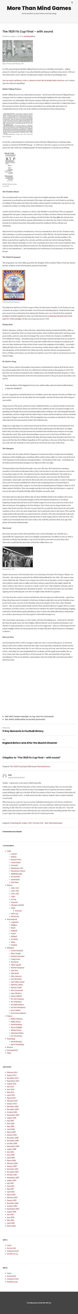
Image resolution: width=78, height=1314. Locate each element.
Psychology (11, 1039)
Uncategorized (12, 1050)
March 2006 (11, 1226)
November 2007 (13, 1172)
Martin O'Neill (16, 987)
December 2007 (12, 1169)
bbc (6, 719)
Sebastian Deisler (17, 1033)
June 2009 (10, 1123)
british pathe (20, 719)
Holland (14, 936)
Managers (10, 948)
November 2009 (13, 1109)
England (14, 931)
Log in (9, 1245)
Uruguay (14, 945)
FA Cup (32, 716)
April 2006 (11, 1223)
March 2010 (11, 1098)
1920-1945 (9, 716)
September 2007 (13, 1177)
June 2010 (10, 1089)
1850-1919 (15, 888)
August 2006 (11, 1212)
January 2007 (12, 1200)
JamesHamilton (29, 36)
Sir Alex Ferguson (17, 999)
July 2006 (10, 1214)
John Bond (15, 973)
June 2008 (10, 1155)
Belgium (14, 925)
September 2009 (13, 1115)
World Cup (15, 916)
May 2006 (10, 1220)
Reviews (10, 1047)
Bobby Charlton (17, 1019)
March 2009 (11, 1132)
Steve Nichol (15, 1010)
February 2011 (12, 1072)
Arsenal (14, 854)
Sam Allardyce (16, 993)
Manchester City (17, 868)
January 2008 (12, 1166)
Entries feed (11, 1248)
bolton (11, 719)
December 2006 (12, 1203)
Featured (14, 902)
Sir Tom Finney (16, 1036)
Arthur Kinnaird (17, 950)
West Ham (14, 882)
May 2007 (10, 1189)
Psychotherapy (16, 1041)
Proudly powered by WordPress (39, 1303)
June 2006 (10, 1217)
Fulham (13, 857)
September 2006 (13, 1209)
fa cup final (30, 719)
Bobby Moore (16, 1022)
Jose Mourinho (16, 979)
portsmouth (40, 719)
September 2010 (13, 1081)
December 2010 (12, 1078)
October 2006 (12, 1206)
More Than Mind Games (39, 8)
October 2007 (12, 1175)
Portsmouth (49, 716)
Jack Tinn (39, 716)
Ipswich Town (16, 859)
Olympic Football (17, 905)
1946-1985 (15, 894)
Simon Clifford (16, 996)
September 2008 (13, 1146)
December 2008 (12, 1138)
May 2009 (10, 1126)
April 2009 (11, 1129)
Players (9, 1016)
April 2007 (11, 1192)
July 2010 (10, 1086)
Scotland (14, 939)
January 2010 (12, 1103)
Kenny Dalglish (16, 1027)
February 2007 (12, 1197)
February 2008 (12, 1163)
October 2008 (12, 1143)
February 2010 (12, 1101)
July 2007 (10, 1183)
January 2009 (12, 1135)
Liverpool (14, 865)
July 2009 (10, 1121)
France (13, 933)
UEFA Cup (14, 913)
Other (13, 908)
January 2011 (12, 1075)
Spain (13, 942)
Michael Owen (16, 1030)
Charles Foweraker (21, 716)
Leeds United (15, 862)
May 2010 (10, 1092)
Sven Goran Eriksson (18, 1013)
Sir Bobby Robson (17, 1004)
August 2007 (11, 1180)
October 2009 (12, 1112)
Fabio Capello (16, 965)
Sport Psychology (17, 1044)
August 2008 (11, 1149)
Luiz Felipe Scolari (17, 982)
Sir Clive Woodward (18, 1007)
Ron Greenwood (17, 990)
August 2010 (11, 1084)
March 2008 (11, 1160)
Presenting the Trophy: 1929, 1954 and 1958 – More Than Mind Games (36, 823)
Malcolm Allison (17, 985)
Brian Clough (16, 953)
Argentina (14, 922)
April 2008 (11, 1157)
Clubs (9, 851)
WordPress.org (12, 1254)
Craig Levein (15, 959)
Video (9, 1053)
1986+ (13, 896)
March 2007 (11, 1194)
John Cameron (16, 976)
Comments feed (12, 1251)
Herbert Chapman (17, 967)
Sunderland (15, 879)
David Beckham (16, 1024)
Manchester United (18, 871)
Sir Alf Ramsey (16, 1002)
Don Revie (14, 962)
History (9, 885)
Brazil (13, 928)
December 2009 (12, 1106)
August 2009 (11, 1118)
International (12, 919)
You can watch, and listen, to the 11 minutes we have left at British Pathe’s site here (33, 80)
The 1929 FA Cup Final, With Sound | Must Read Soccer (30, 766)
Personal (18, 911)
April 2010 (11, 1095)
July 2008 (10, 1152)
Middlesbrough (16, 874)
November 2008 (13, 1140)
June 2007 (10, 1186)
